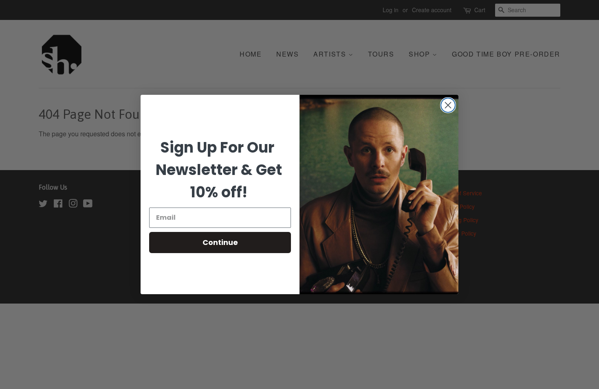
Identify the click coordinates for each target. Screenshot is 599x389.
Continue (220, 242)
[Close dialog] (448, 105)
